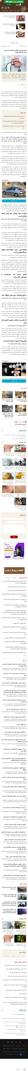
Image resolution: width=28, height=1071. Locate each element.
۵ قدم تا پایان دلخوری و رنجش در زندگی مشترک (9, 16)
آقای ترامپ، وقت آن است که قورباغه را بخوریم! (14, 840)
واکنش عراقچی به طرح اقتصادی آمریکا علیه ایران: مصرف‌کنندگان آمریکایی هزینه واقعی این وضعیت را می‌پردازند (15, 866)
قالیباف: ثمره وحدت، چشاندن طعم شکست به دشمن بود (14, 797)
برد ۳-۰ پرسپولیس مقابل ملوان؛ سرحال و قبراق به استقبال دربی (15, 750)
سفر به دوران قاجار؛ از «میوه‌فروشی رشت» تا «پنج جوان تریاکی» (16, 998)
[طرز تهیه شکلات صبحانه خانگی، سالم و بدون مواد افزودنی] (20, 34)
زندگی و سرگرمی (5, 10)
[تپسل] (2, 180)
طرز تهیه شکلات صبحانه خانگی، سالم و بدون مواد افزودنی (9, 32)
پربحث (7, 577)
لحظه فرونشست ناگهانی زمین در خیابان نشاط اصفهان (13, 832)
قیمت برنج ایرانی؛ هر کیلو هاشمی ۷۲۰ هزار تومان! (14, 817)
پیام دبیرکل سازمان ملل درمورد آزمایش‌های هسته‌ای (14, 652)
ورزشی (14, 10)
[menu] (2, 8)
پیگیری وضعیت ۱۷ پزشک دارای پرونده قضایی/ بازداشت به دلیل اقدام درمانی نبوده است (13, 122)
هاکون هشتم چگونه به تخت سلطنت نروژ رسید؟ (14, 638)
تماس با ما (18, 1046)
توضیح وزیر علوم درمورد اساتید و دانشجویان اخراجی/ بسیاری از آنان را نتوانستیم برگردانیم (14, 759)
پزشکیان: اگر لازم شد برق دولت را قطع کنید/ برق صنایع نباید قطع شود (15, 848)
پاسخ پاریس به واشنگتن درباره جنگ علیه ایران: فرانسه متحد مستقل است (15, 606)
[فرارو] (24, 9)
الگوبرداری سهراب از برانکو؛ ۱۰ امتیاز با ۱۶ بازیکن (15, 824)
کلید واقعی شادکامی (20, 725)
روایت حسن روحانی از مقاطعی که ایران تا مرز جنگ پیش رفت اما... (15, 701)
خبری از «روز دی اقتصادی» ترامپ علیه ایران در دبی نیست (15, 808)
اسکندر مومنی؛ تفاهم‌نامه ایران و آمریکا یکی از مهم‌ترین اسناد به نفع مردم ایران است (16, 648)
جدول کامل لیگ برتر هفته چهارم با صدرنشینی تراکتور (16, 990)
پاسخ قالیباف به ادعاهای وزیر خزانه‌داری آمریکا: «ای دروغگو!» (15, 769)
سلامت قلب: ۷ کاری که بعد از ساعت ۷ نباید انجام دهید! (15, 674)
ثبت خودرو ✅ (14, 201)
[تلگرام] (8, 1042)
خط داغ (25, 661)
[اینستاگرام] (12, 1042)
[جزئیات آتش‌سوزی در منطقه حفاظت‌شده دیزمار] (7, 394)
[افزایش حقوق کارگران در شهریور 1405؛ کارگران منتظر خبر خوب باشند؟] (22, 897)
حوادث (10, 10)
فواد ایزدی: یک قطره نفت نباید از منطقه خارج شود (14, 875)
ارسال (14, 537)
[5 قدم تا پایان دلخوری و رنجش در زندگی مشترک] (20, 18)
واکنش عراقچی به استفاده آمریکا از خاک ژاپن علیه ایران (15, 788)
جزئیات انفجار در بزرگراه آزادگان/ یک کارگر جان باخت (13, 683)
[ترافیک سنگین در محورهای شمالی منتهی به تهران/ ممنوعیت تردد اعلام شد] (7, 408)
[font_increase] (25, 85)
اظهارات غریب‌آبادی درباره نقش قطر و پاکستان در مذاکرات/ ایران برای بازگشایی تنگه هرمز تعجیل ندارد (15, 691)
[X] (16, 1042)
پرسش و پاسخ (22, 1048)
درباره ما (23, 1046)
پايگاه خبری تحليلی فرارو (11, 1052)
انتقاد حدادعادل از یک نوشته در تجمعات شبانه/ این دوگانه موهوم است (14, 665)
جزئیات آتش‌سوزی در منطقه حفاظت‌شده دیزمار (7, 400)
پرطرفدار (14, 577)
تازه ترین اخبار (23, 577)
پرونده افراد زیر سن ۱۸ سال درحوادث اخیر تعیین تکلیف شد (13, 127)
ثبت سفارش (14, 381)
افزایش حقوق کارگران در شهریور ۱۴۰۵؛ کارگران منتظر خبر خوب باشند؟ (9, 895)
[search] (8, 8)
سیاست (18, 10)
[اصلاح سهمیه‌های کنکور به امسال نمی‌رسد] (21, 394)
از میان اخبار (24, 388)
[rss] (20, 1042)
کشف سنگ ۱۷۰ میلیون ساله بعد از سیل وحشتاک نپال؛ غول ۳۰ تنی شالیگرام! (14, 740)
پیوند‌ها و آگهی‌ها (6, 1046)
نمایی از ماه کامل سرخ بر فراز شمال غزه (16, 587)
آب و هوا (9, 1048)
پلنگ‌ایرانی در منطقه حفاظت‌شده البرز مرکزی (22, 414)
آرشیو (13, 1046)
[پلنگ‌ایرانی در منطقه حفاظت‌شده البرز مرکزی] (21, 408)
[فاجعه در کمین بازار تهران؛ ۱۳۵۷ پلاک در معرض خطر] (22, 890)
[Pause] (3, 375)
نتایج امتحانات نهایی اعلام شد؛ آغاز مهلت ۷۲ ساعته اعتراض (14, 778)
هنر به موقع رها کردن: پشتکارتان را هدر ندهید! (9, 24)
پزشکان (16, 422)
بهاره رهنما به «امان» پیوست (19, 623)
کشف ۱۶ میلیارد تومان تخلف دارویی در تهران (15, 857)
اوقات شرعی (14, 1048)
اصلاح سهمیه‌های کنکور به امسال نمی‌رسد (22, 400)
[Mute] (5, 375)
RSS (4, 1048)
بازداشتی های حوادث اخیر (20, 424)
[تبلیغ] (14, 3)
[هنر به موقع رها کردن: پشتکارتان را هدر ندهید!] (20, 26)
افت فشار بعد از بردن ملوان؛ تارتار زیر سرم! (16, 709)
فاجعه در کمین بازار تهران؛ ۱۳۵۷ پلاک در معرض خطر (9, 888)
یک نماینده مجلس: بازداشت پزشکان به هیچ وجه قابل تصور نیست (14, 117)
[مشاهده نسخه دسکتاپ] (6, 8)
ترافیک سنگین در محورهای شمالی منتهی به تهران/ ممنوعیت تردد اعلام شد (8, 415)
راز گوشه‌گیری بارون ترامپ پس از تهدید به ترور (15, 732)
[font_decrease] (19, 85)
